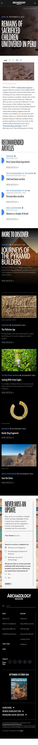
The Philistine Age (8, 329)
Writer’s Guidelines (9, 624)
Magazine (16, 548)
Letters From (25, 639)
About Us (5, 619)
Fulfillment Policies (9, 634)
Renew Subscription (11, 711)
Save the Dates (7, 478)
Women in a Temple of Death (17, 214)
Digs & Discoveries (27, 624)
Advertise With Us (8, 629)
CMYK (21, 731)
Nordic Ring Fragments (10, 433)
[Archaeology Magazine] (19, 600)
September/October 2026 (19, 674)
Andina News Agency (25, 88)
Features (23, 619)
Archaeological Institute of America (17, 552)
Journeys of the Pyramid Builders (16, 256)
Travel (4, 649)
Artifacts (23, 644)
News (4, 17)
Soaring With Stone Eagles (11, 380)
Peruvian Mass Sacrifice (12, 126)
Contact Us (5, 659)
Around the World (26, 634)
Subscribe (7, 708)
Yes (9, 574)
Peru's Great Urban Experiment (18, 162)
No (9, 578)
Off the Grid (24, 629)
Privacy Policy (4, 663)
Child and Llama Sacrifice (15, 179)
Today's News (6, 644)
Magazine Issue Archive (13, 715)
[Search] (3, 606)
